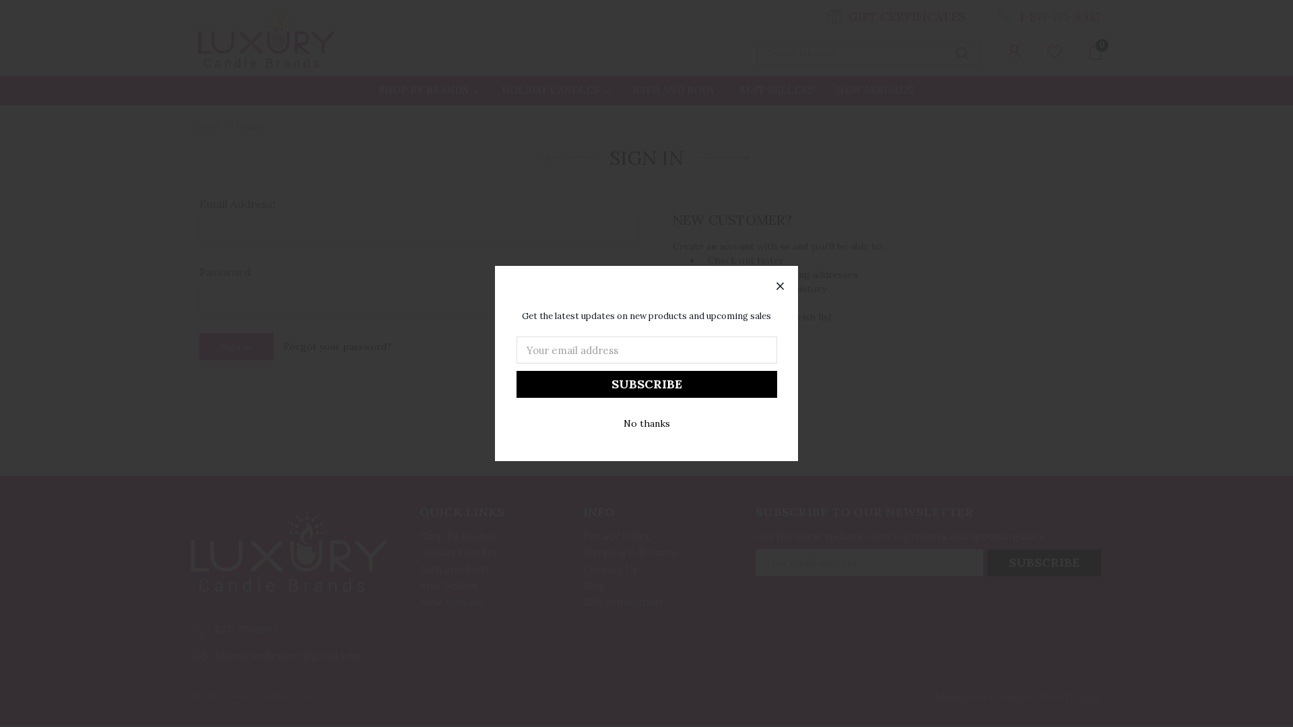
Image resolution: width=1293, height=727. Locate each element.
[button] (780, 287)
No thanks (647, 423)
